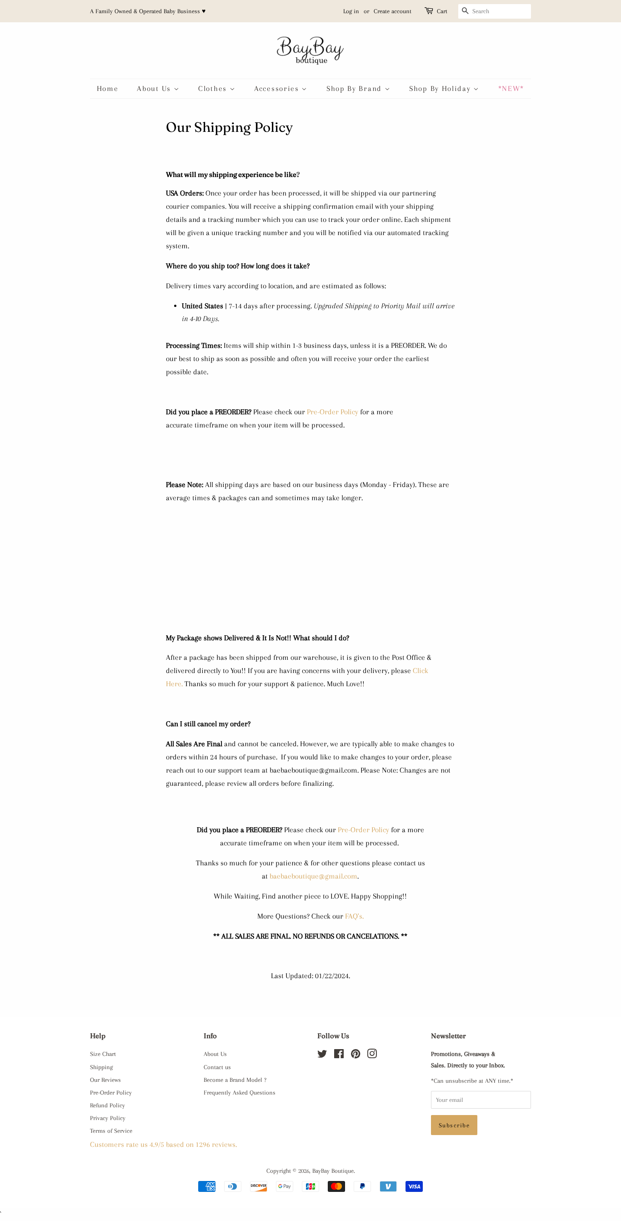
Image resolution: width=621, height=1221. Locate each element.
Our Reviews (105, 1079)
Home (108, 88)
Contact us (217, 1066)
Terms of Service (111, 1130)
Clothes (214, 88)
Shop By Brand (355, 88)
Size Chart (103, 1053)
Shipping (101, 1066)
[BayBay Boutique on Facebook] (339, 1055)
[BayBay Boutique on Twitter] (322, 1055)
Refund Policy (107, 1105)
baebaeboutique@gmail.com (313, 876)
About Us (155, 88)
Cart (442, 11)
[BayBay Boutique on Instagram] (372, 1055)
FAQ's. (354, 916)
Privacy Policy (107, 1117)
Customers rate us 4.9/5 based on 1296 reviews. (163, 1144)
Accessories (277, 88)
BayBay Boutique (333, 1170)
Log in (351, 11)
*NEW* (511, 88)
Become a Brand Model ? (235, 1079)
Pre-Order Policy (332, 411)
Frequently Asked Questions (239, 1092)
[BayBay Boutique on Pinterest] (356, 1055)
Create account (392, 11)
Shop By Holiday (441, 88)
